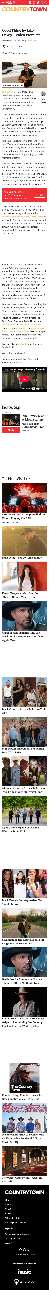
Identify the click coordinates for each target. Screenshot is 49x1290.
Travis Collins (8, 324)
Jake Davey (7, 91)
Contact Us (8, 1243)
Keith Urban (23, 331)
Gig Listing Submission (12, 1238)
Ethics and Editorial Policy (13, 1218)
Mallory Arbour (32, 40)
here (19, 362)
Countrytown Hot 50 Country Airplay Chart (22, 216)
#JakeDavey (25, 430)
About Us (8, 1205)
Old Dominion (37, 327)
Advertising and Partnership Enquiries (17, 1234)
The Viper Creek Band (30, 324)
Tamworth (34, 426)
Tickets (11, 430)
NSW (41, 426)
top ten (20, 343)
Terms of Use (9, 1214)
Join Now (39, 195)
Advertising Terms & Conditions (15, 1223)
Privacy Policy (9, 1209)
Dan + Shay (7, 331)
